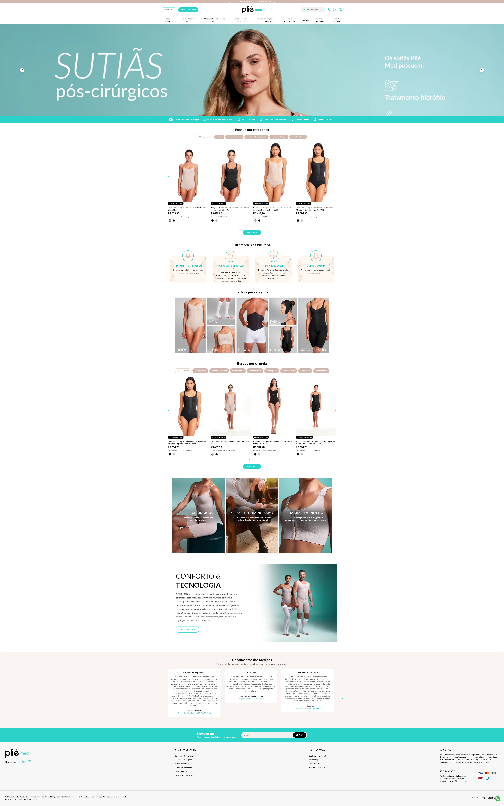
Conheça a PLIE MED (317, 756)
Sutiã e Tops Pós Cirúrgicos (189, 20)
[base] (170, 220)
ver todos (252, 232)
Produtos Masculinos (319, 20)
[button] (340, 10)
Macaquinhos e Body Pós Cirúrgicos (214, 20)
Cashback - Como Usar (184, 756)
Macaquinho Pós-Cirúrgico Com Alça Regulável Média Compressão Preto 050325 (315, 443)
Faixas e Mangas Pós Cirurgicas (267, 20)
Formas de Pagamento (184, 767)
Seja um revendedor (317, 767)
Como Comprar (181, 771)
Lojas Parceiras (315, 764)
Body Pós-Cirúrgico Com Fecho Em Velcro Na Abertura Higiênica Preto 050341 (315, 209)
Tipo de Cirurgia (336, 20)
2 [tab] (250, 113)
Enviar (299, 735)
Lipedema (305, 20)
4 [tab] (256, 113)
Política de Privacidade (184, 775)
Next (482, 70)
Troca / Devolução (188, 10)
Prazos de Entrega (182, 764)
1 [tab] (247, 113)
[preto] (174, 220)
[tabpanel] (188, 183)
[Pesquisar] (304, 9)
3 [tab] (253, 113)
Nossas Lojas (169, 10)
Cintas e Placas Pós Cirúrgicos (242, 20)
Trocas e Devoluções (183, 760)
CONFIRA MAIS (187, 629)
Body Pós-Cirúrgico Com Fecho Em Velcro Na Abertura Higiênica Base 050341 (272, 209)
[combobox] (313, 9)
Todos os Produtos (168, 20)
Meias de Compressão (289, 20)
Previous (22, 70)
